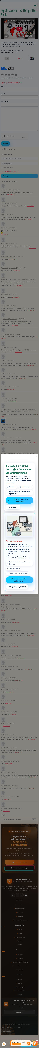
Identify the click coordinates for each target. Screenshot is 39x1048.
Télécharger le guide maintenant (20, 500)
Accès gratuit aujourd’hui (16, 587)
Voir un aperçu (13, 507)
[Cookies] (4, 1044)
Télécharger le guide (28, 1045)
